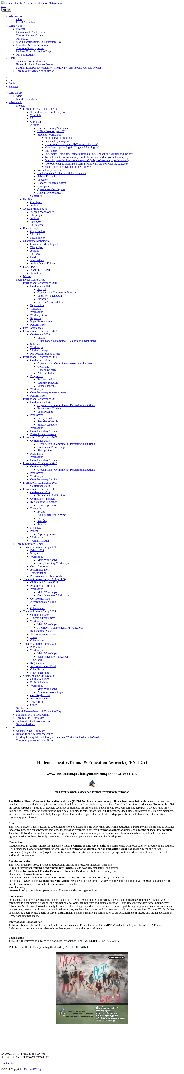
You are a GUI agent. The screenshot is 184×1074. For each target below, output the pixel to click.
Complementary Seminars (44, 431)
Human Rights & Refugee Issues (34, 733)
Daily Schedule (39, 682)
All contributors (46, 373)
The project (36, 215)
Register (13, 86)
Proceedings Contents (49, 408)
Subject (41, 289)
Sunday (41, 524)
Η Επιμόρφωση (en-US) (51, 131)
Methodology (37, 237)
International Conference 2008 (40, 331)
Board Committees (26, 99)
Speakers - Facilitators (49, 295)
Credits (34, 257)
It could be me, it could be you (40, 108)
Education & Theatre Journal (32, 714)
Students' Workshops (49, 134)
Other (33, 704)
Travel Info (36, 701)
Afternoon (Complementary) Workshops (60, 627)
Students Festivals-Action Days (33, 721)
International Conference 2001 (40, 463)
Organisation (37, 231)
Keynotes (35, 318)
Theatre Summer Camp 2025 (39, 643)
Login (12, 83)
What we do (15, 102)
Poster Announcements (43, 434)
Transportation (38, 572)
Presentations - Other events (46, 576)
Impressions (37, 260)
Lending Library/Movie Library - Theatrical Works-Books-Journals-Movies (58, 737)
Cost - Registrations (41, 566)
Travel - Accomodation (50, 302)
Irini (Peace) (51, 150)
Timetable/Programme (42, 617)
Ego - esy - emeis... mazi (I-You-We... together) (71, 144)
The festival (36, 224)
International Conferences (30, 279)
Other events (37, 608)
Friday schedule (46, 379)
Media (33, 118)
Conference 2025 (40, 492)
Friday (41, 518)
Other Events (37, 669)
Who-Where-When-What (51, 514)
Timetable (35, 308)
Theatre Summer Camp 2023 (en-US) (44, 579)
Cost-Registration (40, 598)
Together (42, 179)
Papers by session (47, 534)
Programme (36, 376)
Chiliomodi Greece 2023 (44, 582)
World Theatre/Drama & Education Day (38, 711)
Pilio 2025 (36, 646)
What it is (35, 115)
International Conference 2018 (40, 282)
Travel (33, 605)
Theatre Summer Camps (29, 543)
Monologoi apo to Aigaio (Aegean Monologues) (72, 147)
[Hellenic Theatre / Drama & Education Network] (30, 2)
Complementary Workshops (53, 563)
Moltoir (27, 276)
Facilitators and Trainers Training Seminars (61, 173)
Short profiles (45, 450)
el (5, 6)
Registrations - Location (43, 501)
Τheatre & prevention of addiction (35, 740)
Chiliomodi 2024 (39, 614)
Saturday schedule (47, 382)
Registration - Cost (40, 630)
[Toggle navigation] (61, 3)
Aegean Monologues (49, 192)
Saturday (42, 521)
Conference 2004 (40, 402)
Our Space (43, 186)
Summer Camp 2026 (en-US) (39, 675)
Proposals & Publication (51, 495)
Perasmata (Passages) (57, 141)
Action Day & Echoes (42, 263)
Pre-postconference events (45, 353)
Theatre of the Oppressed (30, 717)
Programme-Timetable (42, 585)
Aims (19, 95)
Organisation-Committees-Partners (56, 292)
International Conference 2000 (40, 482)
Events (41, 511)
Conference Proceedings (51, 447)
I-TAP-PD (29, 266)
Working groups (39, 350)
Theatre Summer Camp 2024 (39, 611)
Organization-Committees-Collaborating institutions (66, 340)
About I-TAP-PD (40, 269)
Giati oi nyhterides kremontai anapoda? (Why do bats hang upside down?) (87, 160)
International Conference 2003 (40, 437)
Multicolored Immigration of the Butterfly (68, 166)
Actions (34, 124)
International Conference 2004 (40, 398)
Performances (38, 324)
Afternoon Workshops (50, 692)
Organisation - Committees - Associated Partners (64, 363)
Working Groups (39, 315)
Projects (20, 105)
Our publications (25, 724)
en (2, 6)
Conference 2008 (40, 334)
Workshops (36, 311)
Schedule (35, 344)
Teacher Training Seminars (52, 128)
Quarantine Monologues (51, 189)
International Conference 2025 (40, 489)
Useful (12, 727)
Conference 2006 (40, 360)
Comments (43, 366)
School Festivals (46, 176)
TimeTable (36, 659)
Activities (35, 273)
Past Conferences (33, 327)
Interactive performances (51, 170)
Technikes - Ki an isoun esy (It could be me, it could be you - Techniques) (86, 157)
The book (35, 221)
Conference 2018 (40, 286)
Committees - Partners (42, 498)
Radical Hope (31, 228)
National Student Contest (51, 182)
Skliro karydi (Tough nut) (59, 137)
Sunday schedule (47, 385)
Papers (34, 530)
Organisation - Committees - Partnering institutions (66, 405)
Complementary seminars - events (49, 392)
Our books (22, 708)
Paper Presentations (41, 321)
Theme (41, 337)
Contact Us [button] (7, 1063)
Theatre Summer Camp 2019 (39, 547)
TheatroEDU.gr (33, 1069)
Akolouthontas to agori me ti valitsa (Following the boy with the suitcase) (86, 163)
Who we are (15, 92)
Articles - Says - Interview (30, 730)
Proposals (42, 298)
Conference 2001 (40, 466)
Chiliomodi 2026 (39, 679)
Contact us (36, 195)
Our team (35, 121)
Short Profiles (45, 411)
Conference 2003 (40, 440)
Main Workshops (47, 559)
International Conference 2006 (40, 356)
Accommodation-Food (43, 601)
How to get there (46, 369)
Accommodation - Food (43, 634)
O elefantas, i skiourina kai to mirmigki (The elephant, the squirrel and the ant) (89, 153)
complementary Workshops (52, 656)
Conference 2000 (40, 485)
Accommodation (39, 569)
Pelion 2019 (37, 550)
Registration (37, 305)
